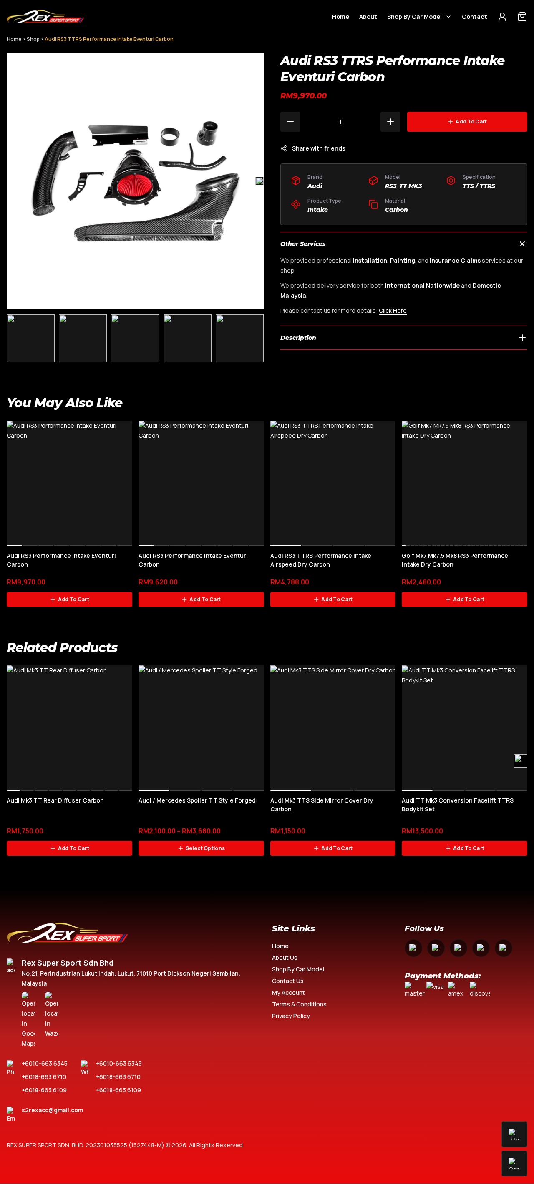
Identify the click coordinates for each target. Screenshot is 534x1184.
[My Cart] (522, 17)
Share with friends (318, 148)
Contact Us (288, 981)
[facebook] (413, 948)
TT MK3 (410, 186)
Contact (474, 16)
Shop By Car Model (414, 16)
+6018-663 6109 (44, 1090)
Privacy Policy (291, 1016)
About (368, 16)
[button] (259, 181)
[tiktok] (503, 948)
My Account (288, 992)
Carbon (396, 209)
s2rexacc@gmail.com (52, 1110)
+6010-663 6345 (45, 1063)
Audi (314, 186)
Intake (317, 209)
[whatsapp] (481, 948)
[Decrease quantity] (290, 122)
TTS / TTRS (479, 186)
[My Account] (502, 17)
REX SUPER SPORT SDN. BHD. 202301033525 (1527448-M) (85, 1145)
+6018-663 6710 (44, 1077)
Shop (33, 39)
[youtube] (458, 948)
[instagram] (436, 948)
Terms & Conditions (299, 1004)
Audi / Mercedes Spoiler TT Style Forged (197, 800)
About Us (284, 957)
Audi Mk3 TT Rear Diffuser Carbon (55, 800)
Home (340, 16)
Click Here (393, 310)
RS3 (390, 186)
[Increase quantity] (390, 122)
